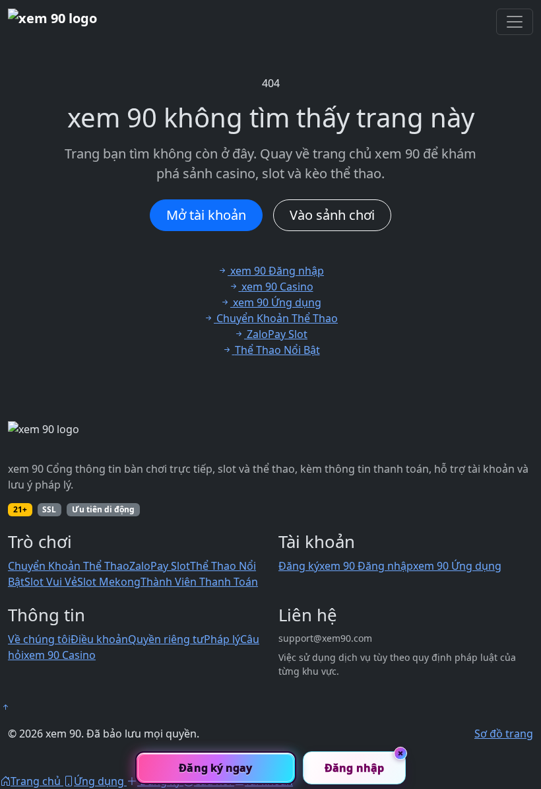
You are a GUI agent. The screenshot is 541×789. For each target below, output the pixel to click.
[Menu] (514, 22)
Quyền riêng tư (166, 639)
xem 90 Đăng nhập (366, 566)
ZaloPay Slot (159, 566)
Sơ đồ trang (503, 733)
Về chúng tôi (39, 639)
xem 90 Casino (60, 655)
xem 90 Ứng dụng (457, 566)
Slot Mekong (109, 581)
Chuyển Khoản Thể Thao (68, 566)
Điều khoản (99, 639)
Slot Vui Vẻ (50, 581)
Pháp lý (222, 639)
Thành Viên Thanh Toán (199, 581)
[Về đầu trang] (5, 707)
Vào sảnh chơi (332, 215)
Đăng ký (298, 566)
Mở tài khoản (206, 215)
